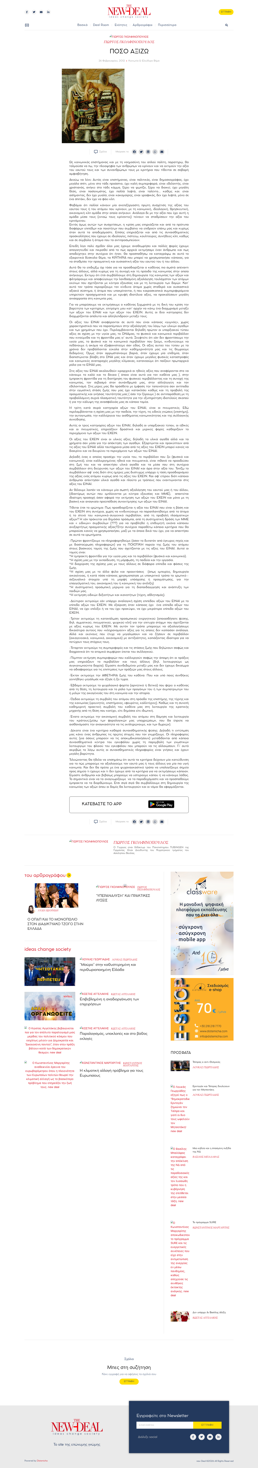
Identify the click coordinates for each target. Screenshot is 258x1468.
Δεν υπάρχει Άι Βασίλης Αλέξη (209, 1312)
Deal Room (101, 25)
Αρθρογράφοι (142, 25)
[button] (226, 25)
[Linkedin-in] (48, 12)
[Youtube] (41, 12)
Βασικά (82, 25)
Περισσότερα (167, 25)
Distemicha (42, 1461)
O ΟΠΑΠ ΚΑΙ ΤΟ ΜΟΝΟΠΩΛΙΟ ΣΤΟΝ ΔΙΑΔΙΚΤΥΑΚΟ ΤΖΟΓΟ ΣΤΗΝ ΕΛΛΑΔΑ (55, 924)
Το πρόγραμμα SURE (205, 1222)
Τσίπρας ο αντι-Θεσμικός (206, 1062)
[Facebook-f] (26, 12)
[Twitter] (34, 12)
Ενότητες (121, 25)
